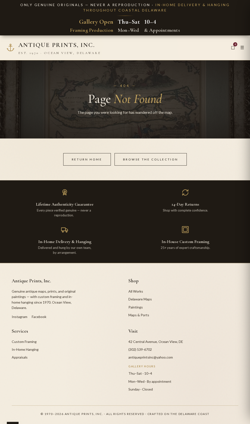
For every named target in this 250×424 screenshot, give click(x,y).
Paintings (135, 307)
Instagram (19, 317)
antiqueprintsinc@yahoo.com (150, 357)
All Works (135, 291)
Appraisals (20, 357)
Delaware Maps (140, 299)
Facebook (39, 317)
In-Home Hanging (25, 349)
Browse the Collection (150, 159)
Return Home (87, 159)
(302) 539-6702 (140, 349)
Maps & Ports (138, 315)
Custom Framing (24, 341)
